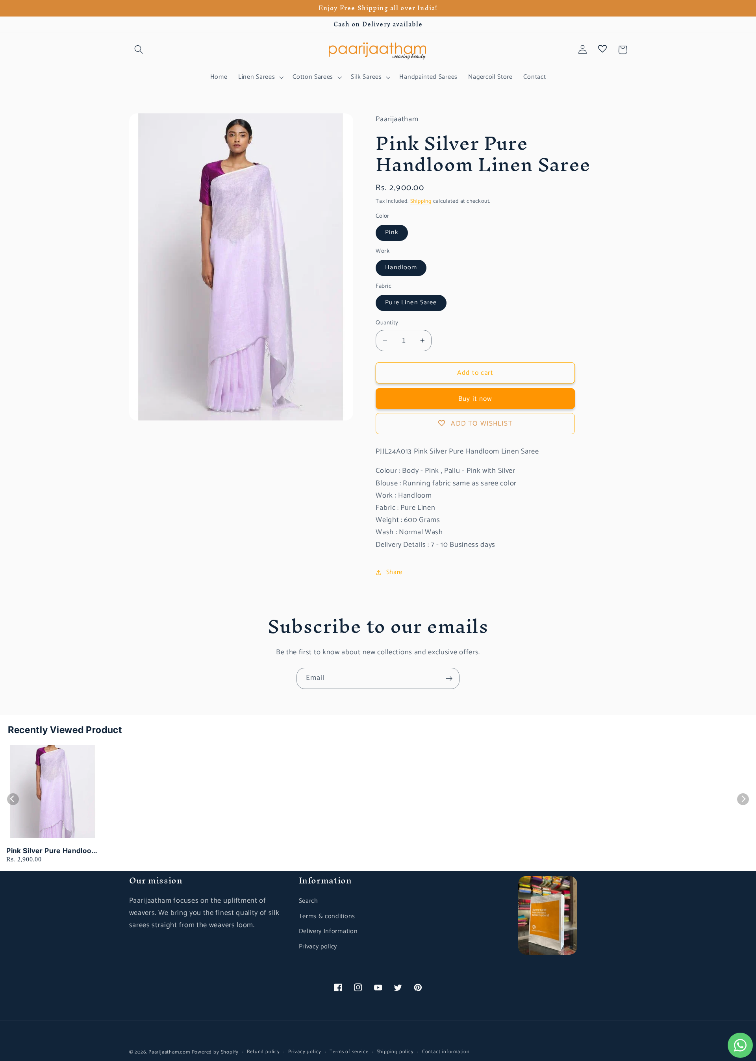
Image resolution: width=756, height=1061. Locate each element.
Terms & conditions (327, 916)
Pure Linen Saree (411, 302)
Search (308, 901)
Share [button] (394, 572)
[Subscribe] (449, 678)
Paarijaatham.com (169, 1052)
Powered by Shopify (215, 1052)
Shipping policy (395, 1052)
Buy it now (475, 398)
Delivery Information (328, 931)
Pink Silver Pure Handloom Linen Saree (52, 850)
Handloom (401, 267)
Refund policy (263, 1052)
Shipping (421, 201)
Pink (391, 232)
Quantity (387, 323)
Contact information (446, 1052)
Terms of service (349, 1052)
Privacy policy (318, 946)
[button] (139, 50)
